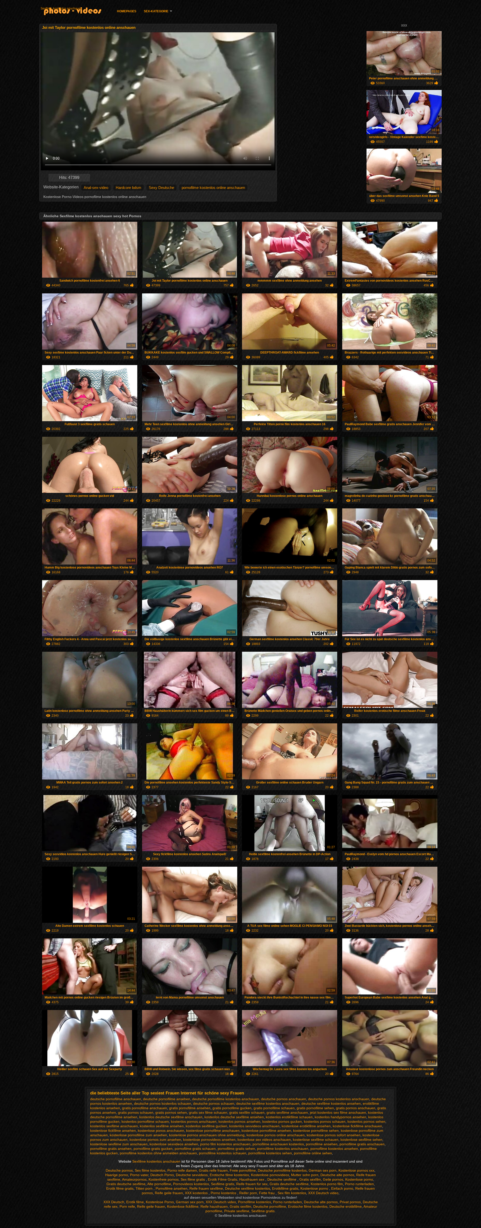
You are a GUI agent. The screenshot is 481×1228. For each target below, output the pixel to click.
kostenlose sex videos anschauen (264, 1140)
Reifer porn (248, 1193)
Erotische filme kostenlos (229, 1175)
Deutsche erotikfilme (345, 1206)
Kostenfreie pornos (164, 1179)
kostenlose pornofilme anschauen (212, 1131)
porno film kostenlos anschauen (225, 1144)
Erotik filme (135, 1202)
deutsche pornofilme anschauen (115, 1099)
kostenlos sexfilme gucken (206, 1126)
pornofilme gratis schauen (195, 1149)
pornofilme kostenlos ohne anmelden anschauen (158, 1153)
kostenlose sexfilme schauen (315, 1140)
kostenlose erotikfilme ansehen (306, 1126)
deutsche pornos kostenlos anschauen (338, 1099)
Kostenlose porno (359, 1179)
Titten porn (145, 1188)
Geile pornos (333, 1179)
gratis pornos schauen (135, 1112)
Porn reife (127, 1206)
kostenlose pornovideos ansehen (209, 1140)
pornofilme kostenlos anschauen (282, 1149)
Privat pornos (350, 1202)
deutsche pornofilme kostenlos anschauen (225, 1099)
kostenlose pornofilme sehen (316, 1131)
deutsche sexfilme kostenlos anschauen (267, 1103)
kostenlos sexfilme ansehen (162, 1126)
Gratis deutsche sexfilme (126, 1184)
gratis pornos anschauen (355, 1108)
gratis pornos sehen (171, 1112)
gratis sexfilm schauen (247, 1112)
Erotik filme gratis (120, 1188)
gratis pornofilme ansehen (189, 1108)
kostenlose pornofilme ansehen (266, 1131)
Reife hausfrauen (214, 1206)
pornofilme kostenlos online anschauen (213, 187)
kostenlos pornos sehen (366, 1122)
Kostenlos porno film (327, 1184)
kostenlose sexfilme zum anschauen (119, 1144)
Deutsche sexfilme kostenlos (247, 1188)
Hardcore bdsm (128, 187)
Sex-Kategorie (156, 11)
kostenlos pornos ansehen (239, 1122)
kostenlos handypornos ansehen (340, 1117)
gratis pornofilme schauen (274, 1108)
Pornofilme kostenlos (254, 1202)
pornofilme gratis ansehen (111, 1149)
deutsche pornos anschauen (283, 1099)
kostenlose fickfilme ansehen (113, 1131)
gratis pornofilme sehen (315, 1108)
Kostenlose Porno (160, 1202)
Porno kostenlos (224, 1193)
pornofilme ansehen (321, 1144)
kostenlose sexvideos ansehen (174, 1144)
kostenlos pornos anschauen (193, 1122)
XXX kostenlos (197, 1193)
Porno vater (139, 1175)
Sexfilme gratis (222, 1184)
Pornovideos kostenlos (191, 1184)
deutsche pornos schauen (213, 1103)
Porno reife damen (182, 1170)
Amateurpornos (134, 1179)
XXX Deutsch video (323, 1193)
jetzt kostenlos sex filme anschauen (338, 1112)
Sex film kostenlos (292, 1193)
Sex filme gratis (193, 1179)
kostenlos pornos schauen (324, 1122)
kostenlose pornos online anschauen (276, 1135)
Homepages (126, 11)
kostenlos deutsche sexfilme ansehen (234, 1117)
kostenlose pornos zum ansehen (155, 1140)
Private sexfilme (236, 1211)
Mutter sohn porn (304, 1175)
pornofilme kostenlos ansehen (334, 1149)
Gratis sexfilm (310, 1179)
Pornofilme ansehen (171, 1188)
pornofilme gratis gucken (153, 1149)
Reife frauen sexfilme (206, 1188)
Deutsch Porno (162, 1175)
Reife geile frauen (169, 1193)
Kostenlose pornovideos (270, 1175)
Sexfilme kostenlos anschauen (61, 8)
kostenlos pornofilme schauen (145, 1122)
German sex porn (322, 1170)
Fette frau (267, 1193)
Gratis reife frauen (213, 1170)
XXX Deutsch (113, 1202)
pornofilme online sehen (313, 1153)
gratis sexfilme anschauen (287, 1112)
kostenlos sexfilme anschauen (114, 1126)
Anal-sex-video (96, 187)
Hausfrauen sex (252, 1179)
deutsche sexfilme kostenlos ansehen (331, 1103)
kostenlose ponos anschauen (161, 1131)
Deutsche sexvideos (192, 1175)
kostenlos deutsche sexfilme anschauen (170, 1117)
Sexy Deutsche (161, 187)
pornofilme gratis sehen (236, 1149)
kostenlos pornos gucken (282, 1122)
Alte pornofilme (159, 1184)
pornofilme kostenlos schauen (222, 1153)
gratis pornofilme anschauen (144, 1108)
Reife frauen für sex (252, 1184)
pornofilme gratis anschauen (362, 1144)
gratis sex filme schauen (208, 1112)
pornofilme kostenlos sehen (270, 1153)
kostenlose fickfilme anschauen (357, 1126)
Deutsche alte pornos (337, 1175)
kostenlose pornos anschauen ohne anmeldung (207, 1135)
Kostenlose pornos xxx (356, 1170)
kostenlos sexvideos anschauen (254, 1126)
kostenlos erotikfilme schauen (289, 1117)
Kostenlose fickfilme (182, 1206)
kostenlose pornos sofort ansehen (333, 1135)
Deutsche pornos (119, 1170)
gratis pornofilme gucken (232, 1108)
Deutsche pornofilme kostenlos (282, 1170)
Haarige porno (116, 1175)
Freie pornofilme (243, 1170)
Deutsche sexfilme (282, 1179)
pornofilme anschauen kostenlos (278, 1144)
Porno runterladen (359, 1184)
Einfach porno (342, 1188)
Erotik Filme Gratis (222, 1179)
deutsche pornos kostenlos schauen (162, 1103)
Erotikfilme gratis (285, 1188)
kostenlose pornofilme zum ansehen (138, 1135)
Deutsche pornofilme (269, 1206)
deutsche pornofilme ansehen (166, 1099)
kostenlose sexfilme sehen (361, 1140)
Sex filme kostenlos (150, 1170)
